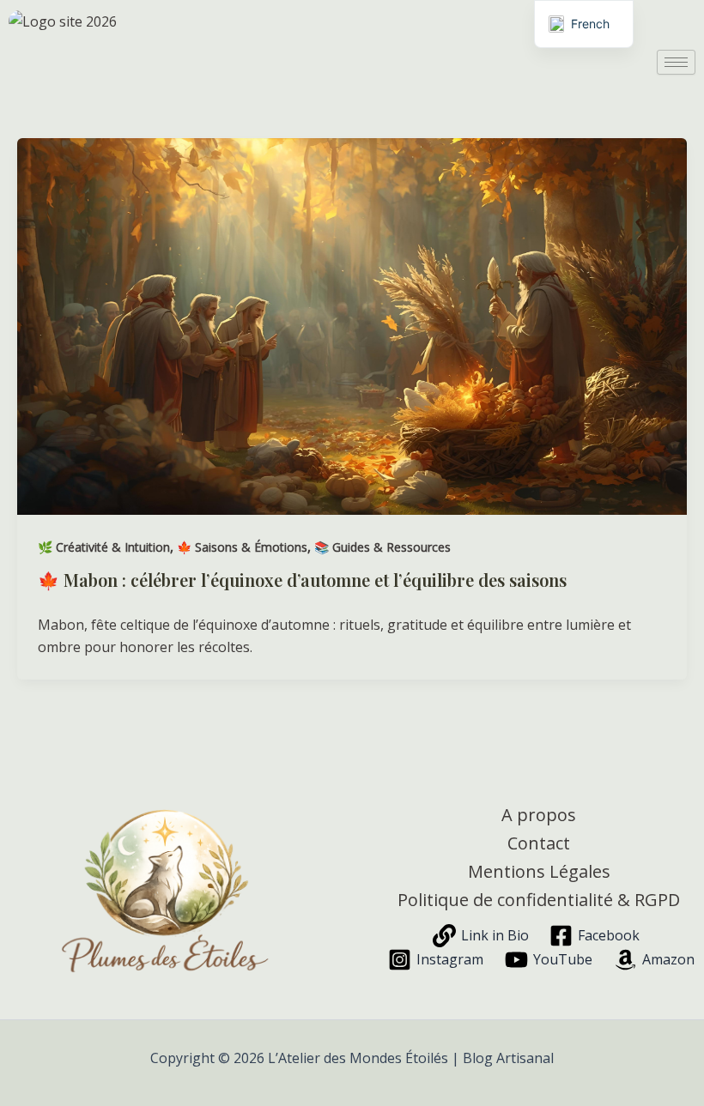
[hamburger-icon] (676, 62)
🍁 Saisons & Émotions (242, 547)
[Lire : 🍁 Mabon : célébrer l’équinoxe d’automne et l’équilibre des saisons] (352, 325)
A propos (538, 814)
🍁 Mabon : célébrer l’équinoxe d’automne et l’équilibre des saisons (302, 579)
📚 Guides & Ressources (382, 547)
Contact (538, 843)
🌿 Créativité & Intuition (104, 547)
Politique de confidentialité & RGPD (539, 899)
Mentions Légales (539, 871)
